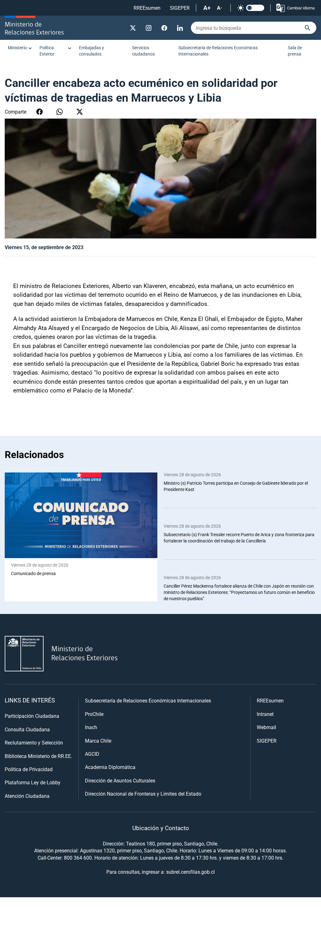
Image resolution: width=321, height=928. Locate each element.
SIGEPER (180, 7)
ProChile (94, 714)
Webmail (266, 727)
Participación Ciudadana (32, 715)
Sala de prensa (295, 51)
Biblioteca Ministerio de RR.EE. (38, 756)
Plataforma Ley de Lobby (33, 782)
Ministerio (17, 48)
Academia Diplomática (110, 767)
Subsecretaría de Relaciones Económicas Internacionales (218, 51)
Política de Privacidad (29, 769)
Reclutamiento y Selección (34, 742)
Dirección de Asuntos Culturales (120, 780)
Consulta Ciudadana (27, 729)
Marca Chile (98, 740)
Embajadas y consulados (91, 51)
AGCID (92, 753)
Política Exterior (47, 51)
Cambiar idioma (301, 8)
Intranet (265, 714)
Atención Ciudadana (27, 795)
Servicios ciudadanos (143, 51)
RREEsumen (147, 7)
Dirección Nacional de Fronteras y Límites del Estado (143, 793)
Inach (91, 727)
